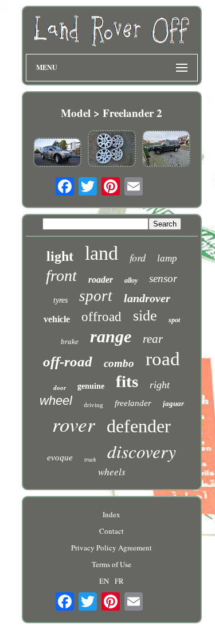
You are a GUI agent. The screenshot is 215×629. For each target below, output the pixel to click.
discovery (141, 451)
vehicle (57, 319)
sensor (163, 278)
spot (174, 320)
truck (90, 459)
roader (100, 279)
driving (93, 404)
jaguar (173, 403)
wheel (56, 400)
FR (119, 581)
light (59, 256)
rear (153, 339)
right (160, 384)
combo (119, 363)
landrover (147, 298)
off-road (67, 361)
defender (139, 426)
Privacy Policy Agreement (111, 547)
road (163, 359)
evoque (60, 457)
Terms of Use (111, 564)
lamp (167, 258)
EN (104, 581)
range (110, 336)
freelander (133, 403)
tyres (60, 300)
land (101, 253)
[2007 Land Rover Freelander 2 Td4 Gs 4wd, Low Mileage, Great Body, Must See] (57, 153)
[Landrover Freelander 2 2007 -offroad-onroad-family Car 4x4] (166, 149)
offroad (101, 317)
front (61, 275)
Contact (111, 531)
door (59, 387)
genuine (90, 386)
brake (70, 341)
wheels (112, 471)
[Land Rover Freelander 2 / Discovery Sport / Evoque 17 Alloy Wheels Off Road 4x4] (111, 149)
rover (73, 424)
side (145, 315)
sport (95, 295)
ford (138, 257)
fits (127, 381)
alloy (131, 280)
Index (111, 514)
